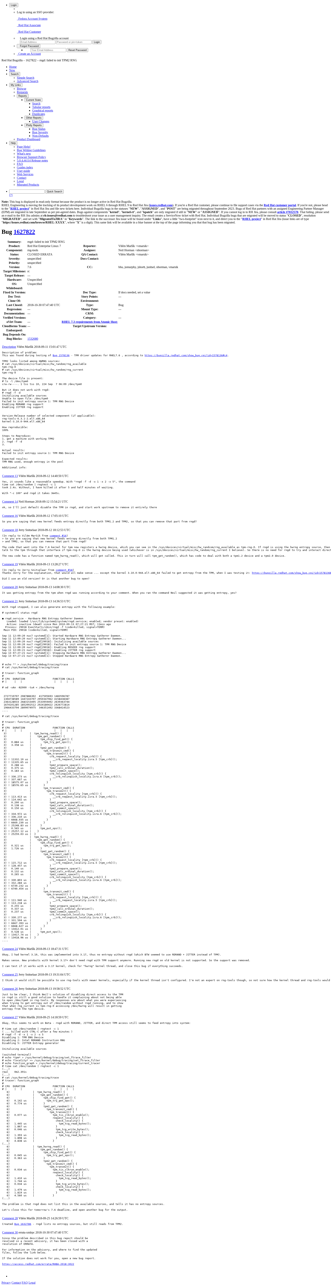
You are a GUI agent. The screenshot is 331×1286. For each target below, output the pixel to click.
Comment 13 (10, 476)
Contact (21, 177)
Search (15, 74)
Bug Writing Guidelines (31, 150)
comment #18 (64, 570)
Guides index (25, 167)
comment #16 (58, 535)
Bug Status (38, 128)
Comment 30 (10, 1232)
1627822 (24, 231)
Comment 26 (10, 988)
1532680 (32, 338)
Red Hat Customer (29, 31)
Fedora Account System (32, 18)
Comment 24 (10, 948)
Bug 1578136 (61, 355)
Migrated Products (28, 184)
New (12, 70)
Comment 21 (10, 601)
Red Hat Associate (29, 25)
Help (13, 143)
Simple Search (25, 77)
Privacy (6, 1282)
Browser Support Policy (31, 157)
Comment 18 (10, 530)
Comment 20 (10, 587)
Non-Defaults (40, 135)
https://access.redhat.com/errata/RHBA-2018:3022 (38, 1264)
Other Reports (34, 117)
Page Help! (23, 146)
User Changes (40, 121)
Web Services (25, 174)
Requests (22, 92)
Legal (20, 181)
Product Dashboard (28, 139)
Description (9, 346)
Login (14, 5)
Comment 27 (10, 1017)
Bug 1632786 (22, 1224)
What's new (24, 153)
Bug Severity (40, 132)
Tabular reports (41, 107)
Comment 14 (10, 501)
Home (13, 66)
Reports (22, 95)
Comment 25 (10, 974)
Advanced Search (27, 81)
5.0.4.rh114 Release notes (32, 160)
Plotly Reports (34, 125)
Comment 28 (10, 1218)
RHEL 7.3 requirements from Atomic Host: (90, 321)
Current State (33, 99)
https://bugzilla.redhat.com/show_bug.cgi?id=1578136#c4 (186, 355)
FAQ (20, 164)
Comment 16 (10, 515)
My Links (16, 85)
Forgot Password (28, 46)
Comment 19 (10, 564)
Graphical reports (42, 110)
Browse (21, 88)
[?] (10, 195)
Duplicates (38, 114)
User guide (23, 170)
